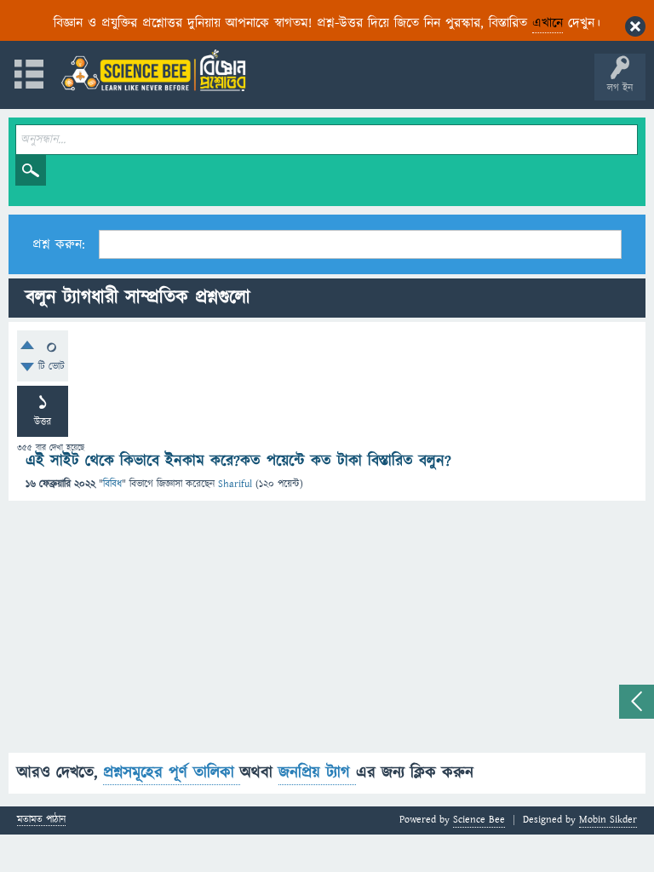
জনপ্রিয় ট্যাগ (317, 772)
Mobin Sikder (608, 819)
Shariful (235, 484)
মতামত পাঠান (41, 820)
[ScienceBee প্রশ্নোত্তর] (153, 70)
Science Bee (479, 819)
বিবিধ (112, 484)
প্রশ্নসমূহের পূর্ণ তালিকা (171, 772)
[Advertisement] (327, 633)
